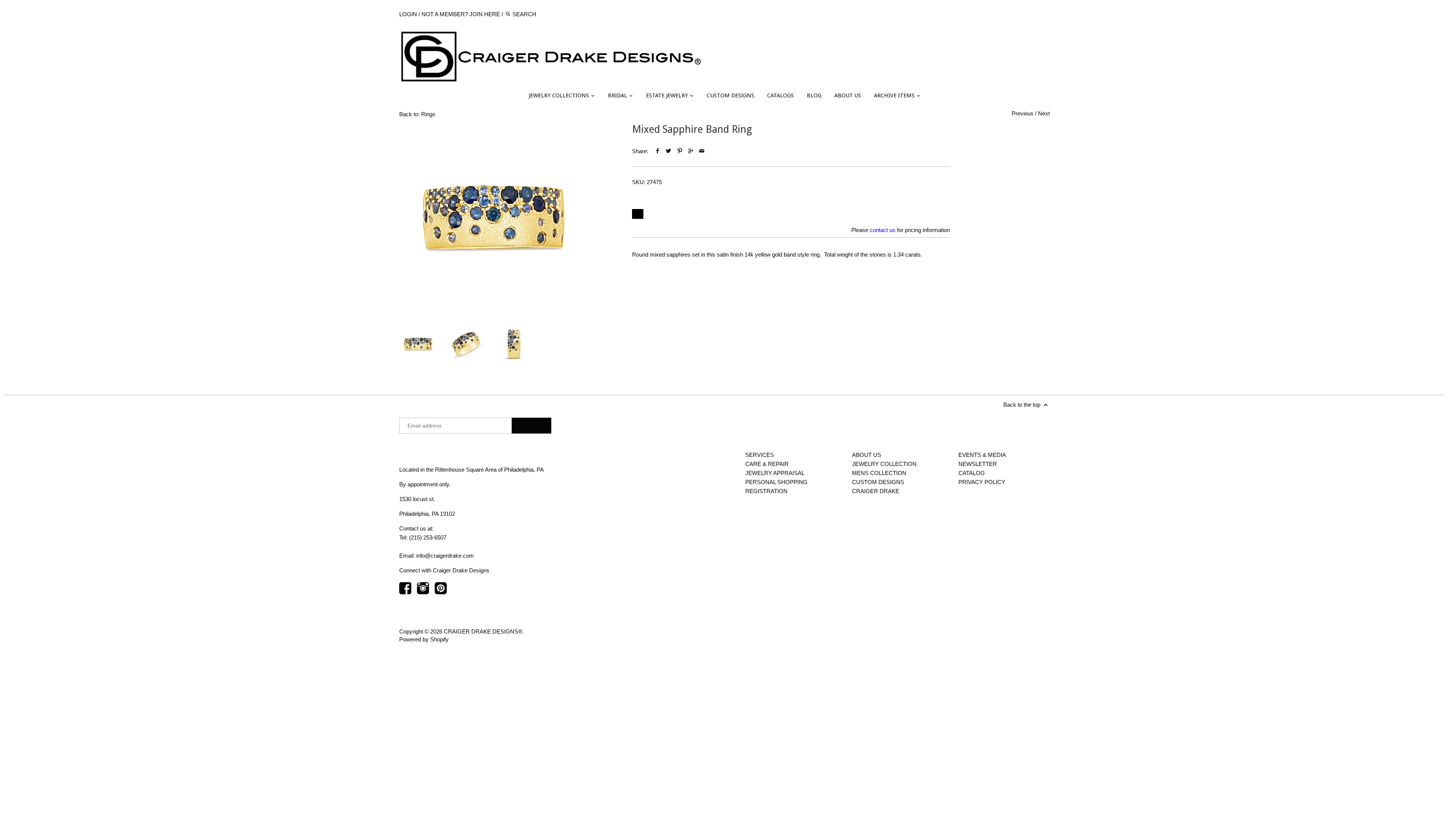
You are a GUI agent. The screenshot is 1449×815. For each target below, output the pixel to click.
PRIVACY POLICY (981, 482)
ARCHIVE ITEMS (895, 95)
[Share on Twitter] (668, 151)
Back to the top (1022, 404)
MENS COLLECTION (879, 473)
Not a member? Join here (460, 14)
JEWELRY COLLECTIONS (560, 95)
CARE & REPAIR (767, 464)
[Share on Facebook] (657, 151)
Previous (1023, 113)
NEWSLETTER (977, 464)
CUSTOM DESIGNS (730, 95)
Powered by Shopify (424, 639)
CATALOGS (780, 95)
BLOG (814, 95)
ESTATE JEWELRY (667, 95)
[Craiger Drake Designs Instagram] (423, 591)
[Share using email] (701, 151)
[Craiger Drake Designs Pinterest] (441, 591)
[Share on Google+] (690, 151)
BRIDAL (618, 95)
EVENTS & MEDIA (982, 455)
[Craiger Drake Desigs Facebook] (405, 591)
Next (1044, 113)
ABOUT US (847, 95)
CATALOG (971, 473)
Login (408, 14)
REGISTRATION (766, 491)
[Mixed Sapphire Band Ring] (493, 217)
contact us (882, 230)
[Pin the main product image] (679, 151)
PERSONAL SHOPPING (776, 482)
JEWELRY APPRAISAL (774, 473)
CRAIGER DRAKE (875, 491)
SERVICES (759, 455)
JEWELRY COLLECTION (884, 464)
